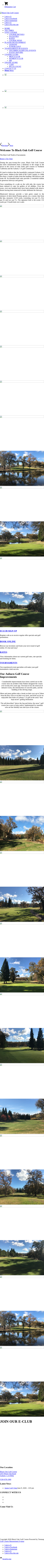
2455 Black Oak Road (8, 1474)
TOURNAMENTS (8, 663)
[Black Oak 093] (22, 381)
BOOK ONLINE (8, 641)
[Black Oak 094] (22, 816)
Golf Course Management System (12, 1541)
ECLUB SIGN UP (8, 631)
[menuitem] (24, 28)
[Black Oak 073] (22, 522)
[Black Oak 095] (22, 746)
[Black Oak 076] (22, 1170)
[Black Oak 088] (22, 1099)
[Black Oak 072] (22, 593)
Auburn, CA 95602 (7, 1476)
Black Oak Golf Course (8, 1472)
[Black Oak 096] (22, 240)
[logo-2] (9, 13)
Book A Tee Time (6, 159)
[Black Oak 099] (22, 451)
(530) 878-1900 (5, 1479)
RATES (3, 652)
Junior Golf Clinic (11, 1488)
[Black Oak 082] (22, 310)
